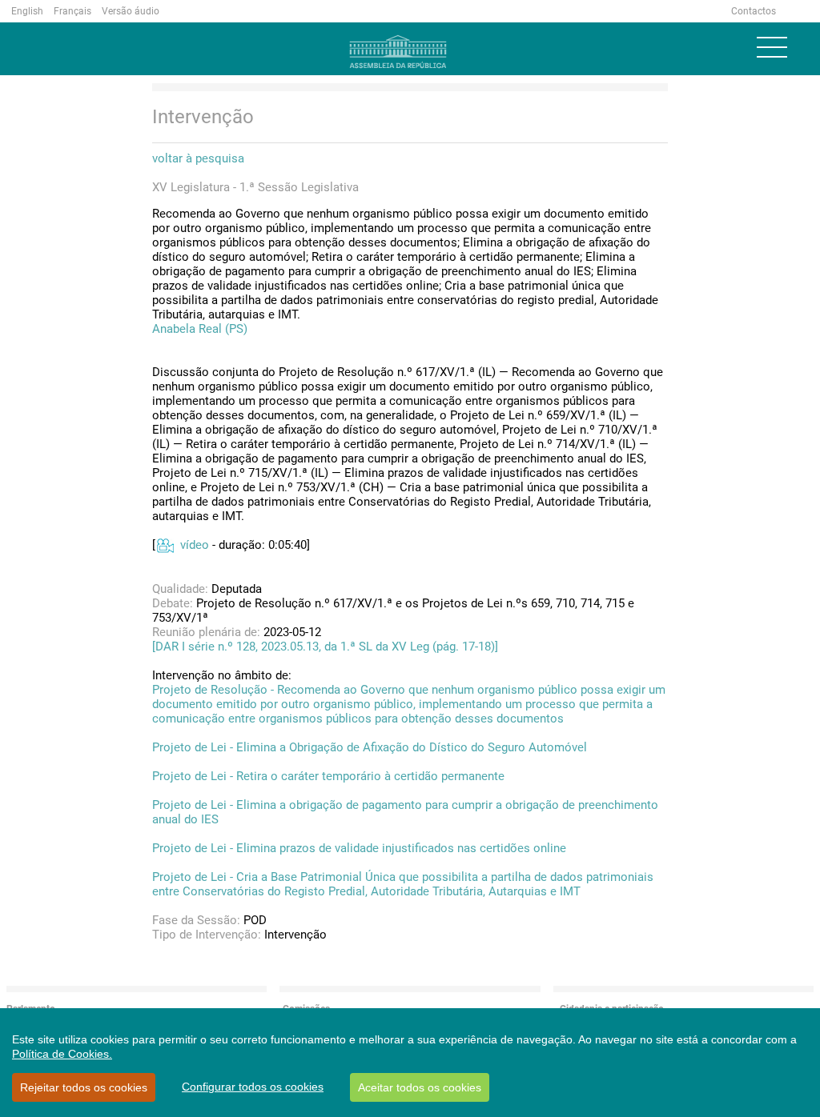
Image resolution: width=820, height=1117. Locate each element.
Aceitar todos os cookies (419, 1087)
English (27, 11)
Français (72, 11)
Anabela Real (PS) (199, 329)
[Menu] (772, 47)
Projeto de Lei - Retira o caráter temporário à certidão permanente (328, 776)
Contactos (753, 11)
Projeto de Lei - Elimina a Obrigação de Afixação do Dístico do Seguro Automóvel (369, 747)
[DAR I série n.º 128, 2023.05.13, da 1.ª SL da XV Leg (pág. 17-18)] (325, 646)
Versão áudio (130, 11)
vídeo (194, 545)
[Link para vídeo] (164, 545)
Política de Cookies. (62, 1053)
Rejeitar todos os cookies (83, 1087)
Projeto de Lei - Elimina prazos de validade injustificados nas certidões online (359, 848)
